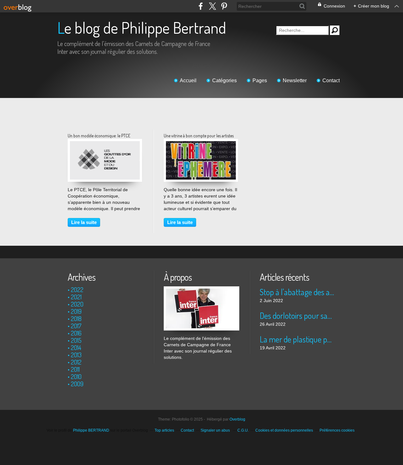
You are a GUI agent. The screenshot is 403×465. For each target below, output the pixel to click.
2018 (76, 318)
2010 (76, 376)
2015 (76, 340)
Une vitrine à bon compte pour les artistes (199, 135)
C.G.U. (243, 430)
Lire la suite (84, 222)
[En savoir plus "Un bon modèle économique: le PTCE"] (105, 144)
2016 (76, 333)
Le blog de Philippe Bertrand (141, 27)
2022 (77, 289)
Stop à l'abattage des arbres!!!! (297, 292)
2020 (77, 304)
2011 (75, 369)
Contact (331, 80)
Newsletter (295, 80)
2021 (76, 297)
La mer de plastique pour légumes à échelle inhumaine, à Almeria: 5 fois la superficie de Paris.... (297, 339)
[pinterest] (224, 6)
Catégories (224, 80)
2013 (76, 355)
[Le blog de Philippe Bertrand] (201, 289)
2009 (77, 384)
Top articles (164, 430)
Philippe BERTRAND (91, 430)
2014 (76, 347)
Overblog (237, 419)
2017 (76, 326)
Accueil (188, 80)
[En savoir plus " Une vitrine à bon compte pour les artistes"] (201, 144)
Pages (260, 80)
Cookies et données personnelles (284, 430)
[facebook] (201, 6)
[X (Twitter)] (212, 6)
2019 (76, 311)
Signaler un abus (216, 430)
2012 (76, 362)
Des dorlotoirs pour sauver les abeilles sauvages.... (297, 315)
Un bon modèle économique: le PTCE (99, 135)
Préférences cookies (337, 430)
